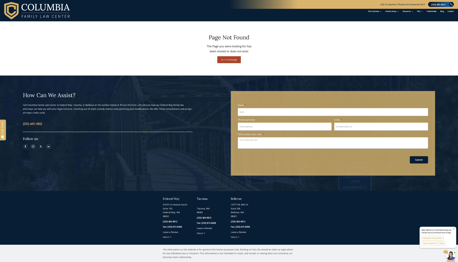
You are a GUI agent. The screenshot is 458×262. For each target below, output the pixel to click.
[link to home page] (37, 10)
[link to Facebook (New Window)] (25, 146)
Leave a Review (170, 232)
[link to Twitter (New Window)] (40, 146)
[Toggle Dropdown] (381, 11)
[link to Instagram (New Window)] (33, 146)
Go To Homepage (229, 59)
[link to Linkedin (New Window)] (48, 146)
